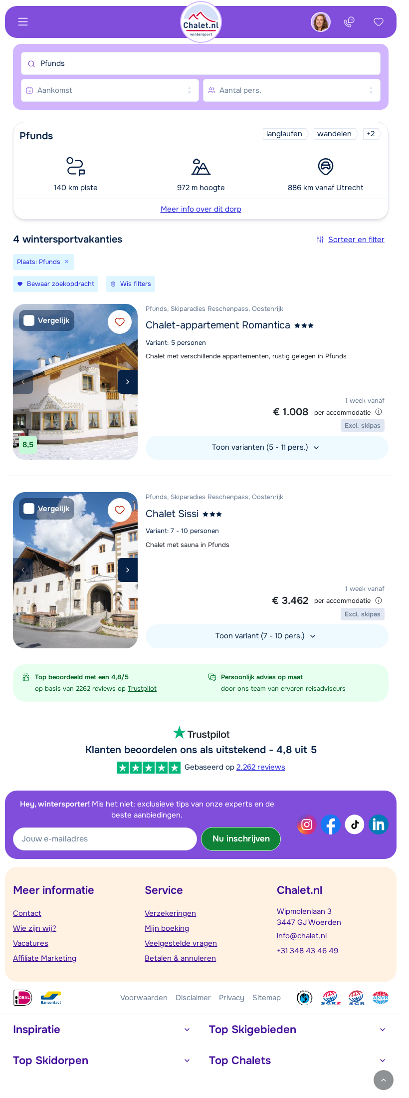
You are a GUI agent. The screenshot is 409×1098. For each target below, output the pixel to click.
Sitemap (266, 998)
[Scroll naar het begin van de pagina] (384, 1080)
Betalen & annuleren (180, 958)
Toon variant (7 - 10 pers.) (261, 636)
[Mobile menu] (23, 22)
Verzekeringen (170, 913)
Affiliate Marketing (44, 958)
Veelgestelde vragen (181, 943)
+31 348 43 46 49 (307, 951)
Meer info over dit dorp (201, 209)
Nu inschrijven (241, 838)
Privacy (231, 998)
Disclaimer (193, 998)
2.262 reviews (260, 767)
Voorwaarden (144, 998)
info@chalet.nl (302, 936)
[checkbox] (46, 320)
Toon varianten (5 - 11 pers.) (261, 447)
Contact (27, 913)
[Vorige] (23, 382)
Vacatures (30, 943)
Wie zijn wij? (34, 928)
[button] (201, 171)
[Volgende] (128, 382)
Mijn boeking (167, 928)
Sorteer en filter (356, 240)
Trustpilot (142, 688)
